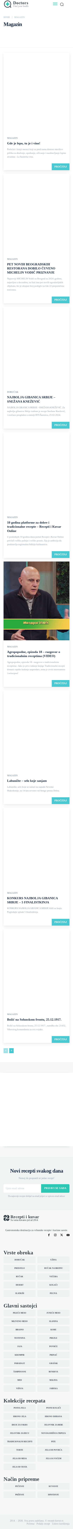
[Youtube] (68, 1235)
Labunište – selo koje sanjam (27, 780)
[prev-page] (6, 1050)
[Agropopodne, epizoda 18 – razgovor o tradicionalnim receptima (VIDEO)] (36, 601)
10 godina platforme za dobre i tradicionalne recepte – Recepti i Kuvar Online (34, 527)
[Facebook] (48, 1235)
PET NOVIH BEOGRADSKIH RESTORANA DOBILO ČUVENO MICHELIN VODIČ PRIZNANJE (31, 268)
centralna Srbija (27, 33)
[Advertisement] (36, 1109)
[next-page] (11, 1050)
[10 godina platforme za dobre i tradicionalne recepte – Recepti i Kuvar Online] (36, 472)
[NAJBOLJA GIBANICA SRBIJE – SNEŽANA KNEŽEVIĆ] (36, 346)
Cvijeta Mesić (43, 33)
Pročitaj (60, 166)
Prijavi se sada (55, 1188)
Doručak (65, 33)
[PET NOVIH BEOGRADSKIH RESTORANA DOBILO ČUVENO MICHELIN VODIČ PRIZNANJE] (36, 213)
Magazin (12, 138)
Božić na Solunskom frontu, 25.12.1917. (34, 1019)
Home (7, 17)
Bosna (7, 33)
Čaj (15, 33)
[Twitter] (61, 1235)
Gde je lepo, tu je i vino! (23, 143)
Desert (55, 33)
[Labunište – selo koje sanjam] (36, 730)
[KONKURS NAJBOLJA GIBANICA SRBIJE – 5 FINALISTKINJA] (36, 847)
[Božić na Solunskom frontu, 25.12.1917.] (36, 969)
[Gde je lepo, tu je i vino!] (36, 92)
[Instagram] (55, 1235)
